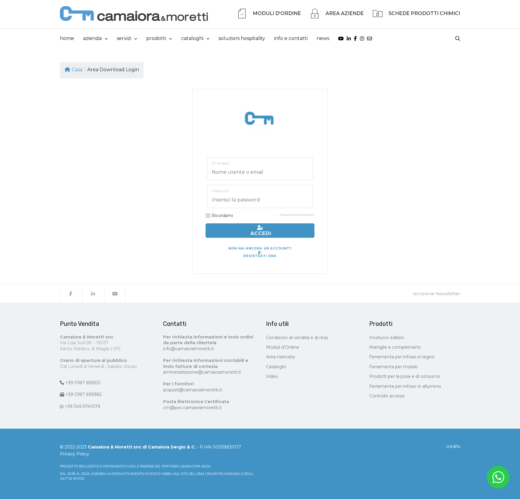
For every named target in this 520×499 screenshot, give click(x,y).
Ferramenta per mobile (393, 366)
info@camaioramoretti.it (188, 348)
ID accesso (220, 163)
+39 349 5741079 (81, 406)
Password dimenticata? (297, 215)
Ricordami (222, 215)
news (323, 38)
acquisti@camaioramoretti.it (192, 390)
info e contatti (291, 38)
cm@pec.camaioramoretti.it (192, 407)
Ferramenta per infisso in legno (402, 357)
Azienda (92, 38)
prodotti (156, 38)
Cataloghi (276, 366)
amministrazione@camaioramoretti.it (202, 372)
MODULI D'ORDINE (277, 13)
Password (220, 190)
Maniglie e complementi (395, 347)
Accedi (260, 233)
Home (67, 38)
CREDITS (453, 446)
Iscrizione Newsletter (436, 294)
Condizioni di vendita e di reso (297, 337)
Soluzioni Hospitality (241, 38)
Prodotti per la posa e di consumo (404, 376)
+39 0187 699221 (82, 382)
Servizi (124, 38)
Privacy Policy (74, 454)
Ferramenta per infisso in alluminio (405, 386)
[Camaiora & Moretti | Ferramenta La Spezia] (134, 13)
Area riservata (280, 357)
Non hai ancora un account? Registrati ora (260, 252)
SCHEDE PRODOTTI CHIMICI (424, 13)
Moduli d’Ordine (282, 347)
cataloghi (192, 38)
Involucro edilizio (386, 337)
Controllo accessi (386, 396)
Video (272, 376)
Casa (77, 69)
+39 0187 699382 (83, 394)
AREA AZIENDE (345, 13)
